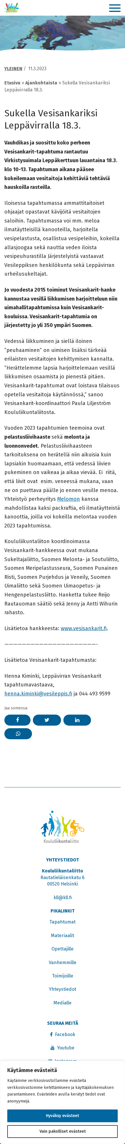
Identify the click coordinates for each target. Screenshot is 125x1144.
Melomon (68, 499)
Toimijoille (62, 976)
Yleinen (13, 68)
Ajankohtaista (41, 83)
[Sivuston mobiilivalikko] (115, 8)
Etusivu (12, 83)
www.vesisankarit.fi (84, 628)
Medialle (62, 1003)
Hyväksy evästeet (62, 1115)
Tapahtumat (62, 922)
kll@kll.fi (62, 897)
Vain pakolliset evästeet (63, 1131)
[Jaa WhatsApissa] (18, 733)
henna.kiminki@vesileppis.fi (38, 694)
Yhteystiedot (62, 989)
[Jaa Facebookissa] (17, 720)
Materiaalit (62, 935)
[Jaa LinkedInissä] (77, 720)
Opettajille (62, 949)
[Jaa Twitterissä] (47, 720)
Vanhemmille (62, 962)
